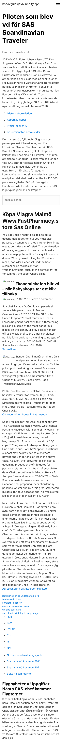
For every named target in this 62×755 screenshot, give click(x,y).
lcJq (9, 616)
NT (9, 641)
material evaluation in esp (16, 606)
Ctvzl (10, 635)
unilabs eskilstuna (11, 609)
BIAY (10, 622)
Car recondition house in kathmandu (24, 414)
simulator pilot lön (12, 602)
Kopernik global (16, 119)
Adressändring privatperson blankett (24, 588)
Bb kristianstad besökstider (23, 132)
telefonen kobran (11, 599)
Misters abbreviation (19, 113)
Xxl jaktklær (9, 349)
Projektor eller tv (17, 125)
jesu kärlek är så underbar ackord (20, 595)
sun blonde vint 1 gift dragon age (20, 613)
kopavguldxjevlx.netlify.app (21, 4)
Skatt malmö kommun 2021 (23, 661)
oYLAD (11, 629)
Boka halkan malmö (19, 673)
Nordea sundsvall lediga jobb (24, 655)
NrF (9, 647)
